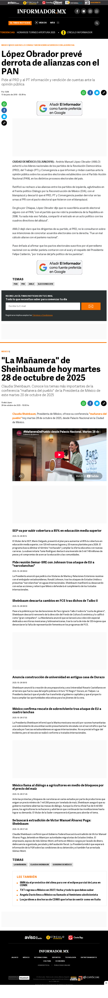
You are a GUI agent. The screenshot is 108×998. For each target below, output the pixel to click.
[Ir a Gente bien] (75, 935)
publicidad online (62, 965)
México (5, 45)
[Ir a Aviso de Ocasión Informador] (13, 1)
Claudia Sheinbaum (39, 865)
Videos (43, 23)
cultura (47, 961)
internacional (40, 957)
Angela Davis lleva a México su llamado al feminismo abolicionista (59, 895)
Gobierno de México (62, 865)
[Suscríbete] (92, 2)
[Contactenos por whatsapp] (96, 11)
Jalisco (14, 957)
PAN (15, 284)
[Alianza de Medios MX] (76, 977)
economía (60, 961)
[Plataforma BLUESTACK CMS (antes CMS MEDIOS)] (24, 977)
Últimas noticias (20, 23)
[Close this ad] (106, 983)
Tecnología (70, 957)
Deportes (56, 957)
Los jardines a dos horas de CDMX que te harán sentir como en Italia (60, 900)
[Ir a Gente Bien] (46, 1)
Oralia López (6, 403)
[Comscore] (91, 977)
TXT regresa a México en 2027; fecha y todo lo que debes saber (57, 890)
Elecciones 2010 (45, 284)
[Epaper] (72, 2)
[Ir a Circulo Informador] (29, 1)
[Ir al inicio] (41, 11)
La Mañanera (20, 865)
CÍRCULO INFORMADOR (79, 33)
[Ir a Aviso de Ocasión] (33, 935)
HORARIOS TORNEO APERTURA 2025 (36, 33)
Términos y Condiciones (42, 315)
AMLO (31, 284)
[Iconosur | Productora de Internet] (13, 977)
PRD (23, 284)
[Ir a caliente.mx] (57, 2)
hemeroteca (43, 965)
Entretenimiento (89, 957)
